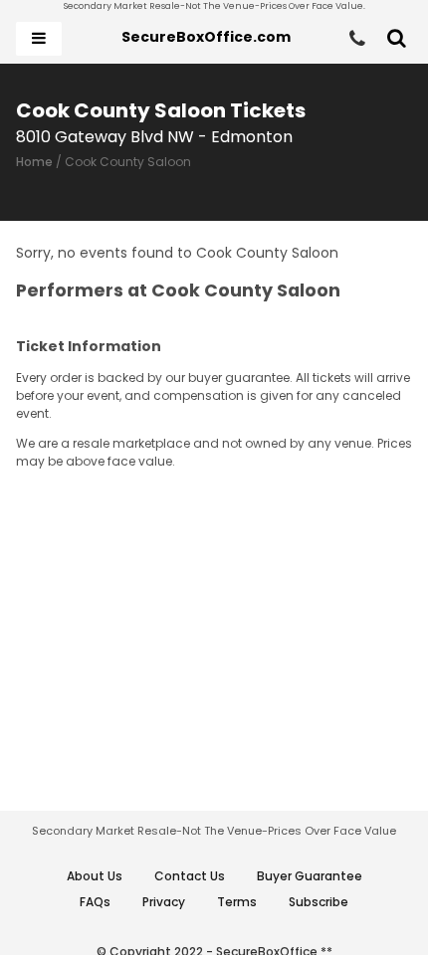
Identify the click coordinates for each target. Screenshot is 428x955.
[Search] (396, 39)
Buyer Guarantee (309, 875)
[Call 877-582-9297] (357, 39)
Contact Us (189, 875)
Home (34, 161)
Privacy (163, 901)
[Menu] (39, 39)
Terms (237, 901)
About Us (94, 875)
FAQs (95, 901)
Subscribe (318, 901)
